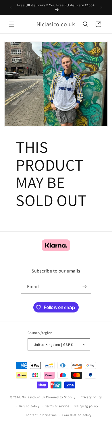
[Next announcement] (101, 7)
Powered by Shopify (61, 397)
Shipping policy (86, 406)
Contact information (41, 415)
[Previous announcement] (10, 7)
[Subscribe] (84, 286)
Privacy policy (91, 397)
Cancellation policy (77, 415)
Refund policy (29, 406)
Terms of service (57, 406)
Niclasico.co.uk (33, 397)
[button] (11, 24)
